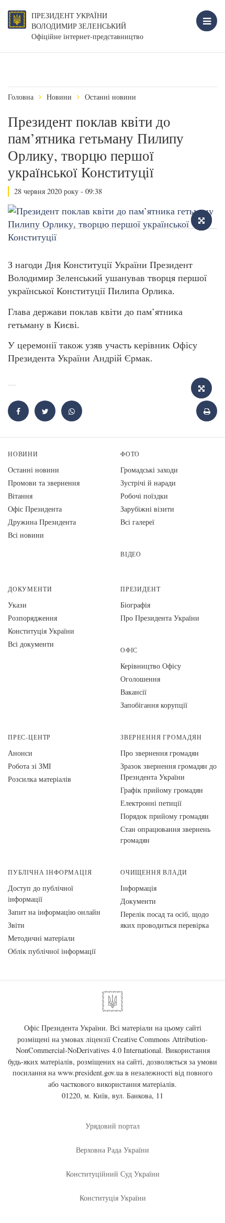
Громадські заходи (149, 470)
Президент (140, 589)
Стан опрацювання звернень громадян (165, 834)
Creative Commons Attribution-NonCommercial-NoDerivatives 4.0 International (112, 1045)
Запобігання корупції (153, 705)
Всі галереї (137, 522)
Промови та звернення (44, 483)
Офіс (129, 650)
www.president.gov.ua (90, 1072)
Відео (130, 554)
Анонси (20, 753)
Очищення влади (153, 872)
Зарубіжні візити (147, 509)
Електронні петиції (151, 803)
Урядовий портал (112, 1126)
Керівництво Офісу (150, 666)
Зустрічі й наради (148, 483)
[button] (45, 411)
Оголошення (140, 679)
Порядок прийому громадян (164, 816)
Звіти (16, 925)
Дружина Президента (42, 522)
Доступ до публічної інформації (40, 893)
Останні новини (110, 97)
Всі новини (26, 535)
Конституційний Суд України (113, 1174)
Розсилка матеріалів (39, 779)
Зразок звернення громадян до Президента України (168, 771)
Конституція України (41, 631)
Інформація (138, 888)
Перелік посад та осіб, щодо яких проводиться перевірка (164, 919)
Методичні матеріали (41, 938)
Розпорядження (32, 618)
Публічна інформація (50, 872)
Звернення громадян (161, 737)
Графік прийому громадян (161, 790)
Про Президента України (159, 618)
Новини (59, 97)
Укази (17, 605)
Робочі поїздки (144, 496)
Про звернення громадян (159, 753)
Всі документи (31, 644)
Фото (130, 454)
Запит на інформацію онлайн (54, 912)
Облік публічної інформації (52, 951)
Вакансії (133, 692)
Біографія (135, 605)
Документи (30, 589)
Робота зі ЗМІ (29, 766)
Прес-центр (29, 737)
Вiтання (20, 496)
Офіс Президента (35, 509)
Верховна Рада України (112, 1150)
